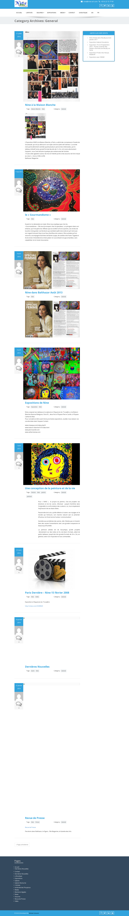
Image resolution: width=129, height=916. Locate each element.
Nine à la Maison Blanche (40, 104)
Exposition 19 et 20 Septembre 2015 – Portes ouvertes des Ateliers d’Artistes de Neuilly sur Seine (99, 47)
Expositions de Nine (37, 402)
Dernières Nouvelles (37, 666)
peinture (29, 496)
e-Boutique (83, 12)
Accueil (19, 12)
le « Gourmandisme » (38, 214)
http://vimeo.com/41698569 (34, 606)
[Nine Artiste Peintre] (38, 3)
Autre (32, 671)
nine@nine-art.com (90, 1)
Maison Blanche (35, 109)
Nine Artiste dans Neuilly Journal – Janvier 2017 (100, 38)
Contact (72, 12)
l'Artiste (33, 492)
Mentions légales (20, 892)
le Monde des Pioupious (23, 887)
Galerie (17, 881)
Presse (37, 822)
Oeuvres (40, 12)
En (92, 12)
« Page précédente (22, 845)
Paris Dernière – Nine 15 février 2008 (47, 592)
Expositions (51, 12)
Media (62, 12)
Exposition (34, 407)
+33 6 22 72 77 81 (107, 1)
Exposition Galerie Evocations (99, 42)
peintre (43, 492)
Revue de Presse (35, 818)
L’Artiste (29, 12)
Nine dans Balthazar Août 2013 (43, 292)
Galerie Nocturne (20, 883)
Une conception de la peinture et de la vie (50, 488)
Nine (43, 109)
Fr (98, 12)
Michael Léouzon (34, 913)
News (16, 894)
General (63, 109)
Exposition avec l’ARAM (96, 57)
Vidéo (37, 597)
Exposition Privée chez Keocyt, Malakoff (99, 53)
